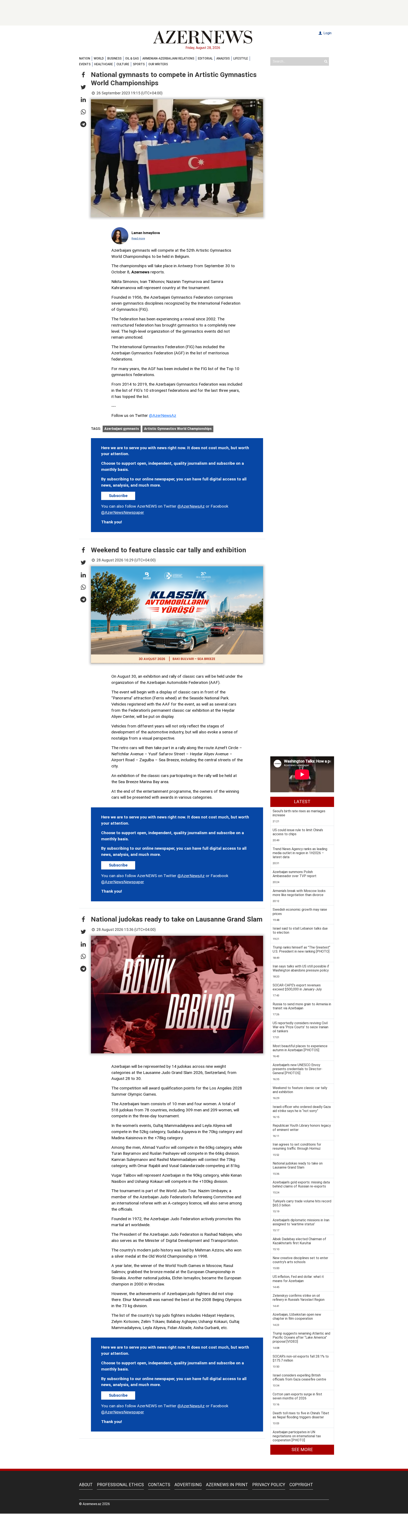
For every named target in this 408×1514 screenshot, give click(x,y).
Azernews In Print (227, 1484)
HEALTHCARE (103, 64)
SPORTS (139, 64)
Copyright (301, 1484)
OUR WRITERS (158, 64)
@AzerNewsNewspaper (122, 512)
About (86, 1484)
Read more (138, 238)
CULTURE (122, 64)
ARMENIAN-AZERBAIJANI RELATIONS (168, 58)
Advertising (188, 1484)
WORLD (99, 58)
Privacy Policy (268, 1484)
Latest (302, 801)
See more (302, 1449)
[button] (83, 75)
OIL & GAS (132, 58)
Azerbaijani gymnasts (121, 429)
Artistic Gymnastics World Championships (178, 429)
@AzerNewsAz (162, 415)
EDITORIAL (205, 58)
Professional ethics (120, 1484)
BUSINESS (114, 58)
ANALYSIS (223, 58)
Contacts (159, 1484)
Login (327, 33)
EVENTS (85, 64)
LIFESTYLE (240, 58)
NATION (84, 58)
